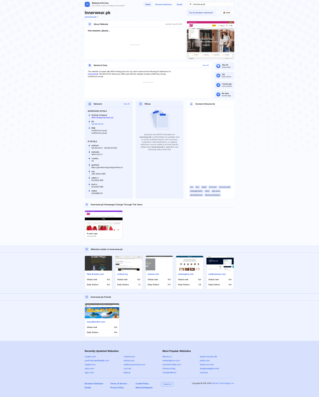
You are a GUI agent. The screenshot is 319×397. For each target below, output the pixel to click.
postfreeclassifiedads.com (97, 360)
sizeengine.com (186, 274)
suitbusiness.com (217, 274)
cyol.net (127, 368)
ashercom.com (207, 364)
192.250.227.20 (97, 124)
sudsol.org (122, 274)
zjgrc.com (89, 372)
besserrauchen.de (208, 356)
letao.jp (127, 372)
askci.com (89, 368)
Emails (179, 4)
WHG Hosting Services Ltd (102, 117)
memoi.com (153, 274)
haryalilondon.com (96, 322)
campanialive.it (169, 372)
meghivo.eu (90, 364)
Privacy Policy (117, 387)
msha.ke (204, 372)
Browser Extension (163, 4)
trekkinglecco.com (171, 360)
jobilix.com (205, 360)
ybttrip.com (129, 360)
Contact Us (167, 384)
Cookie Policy (142, 383)
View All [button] (206, 65)
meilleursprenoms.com (134, 364)
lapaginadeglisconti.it (209, 368)
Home (147, 4)
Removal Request (144, 387)
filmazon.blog (168, 368)
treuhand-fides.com (171, 364)
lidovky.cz (167, 356)
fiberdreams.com (95, 274)
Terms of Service (118, 383)
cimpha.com (129, 356)
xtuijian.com (90, 356)
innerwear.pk (90, 17)
